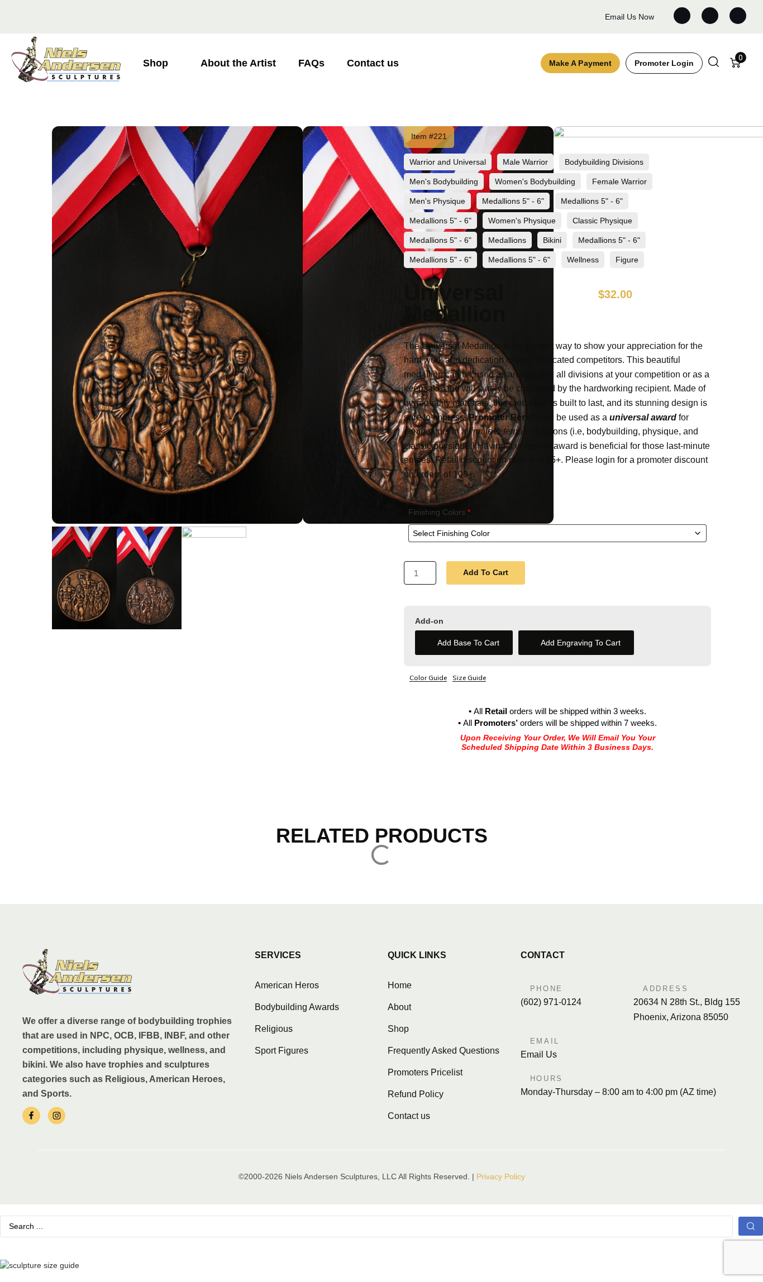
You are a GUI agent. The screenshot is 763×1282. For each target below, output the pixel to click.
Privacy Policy (500, 1176)
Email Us (539, 1054)
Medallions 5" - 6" (513, 201)
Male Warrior (525, 161)
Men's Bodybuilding (443, 181)
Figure (627, 259)
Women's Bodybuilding (535, 181)
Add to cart (485, 572)
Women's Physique (522, 220)
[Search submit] (750, 1226)
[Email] (524, 1039)
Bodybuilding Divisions (604, 161)
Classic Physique (602, 220)
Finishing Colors (439, 512)
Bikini (552, 240)
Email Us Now (629, 16)
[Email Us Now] (594, 17)
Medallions (507, 240)
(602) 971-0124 (551, 1002)
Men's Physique (437, 201)
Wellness (583, 259)
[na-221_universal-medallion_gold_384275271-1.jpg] (177, 520)
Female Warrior (619, 181)
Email (545, 1041)
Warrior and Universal (447, 161)
